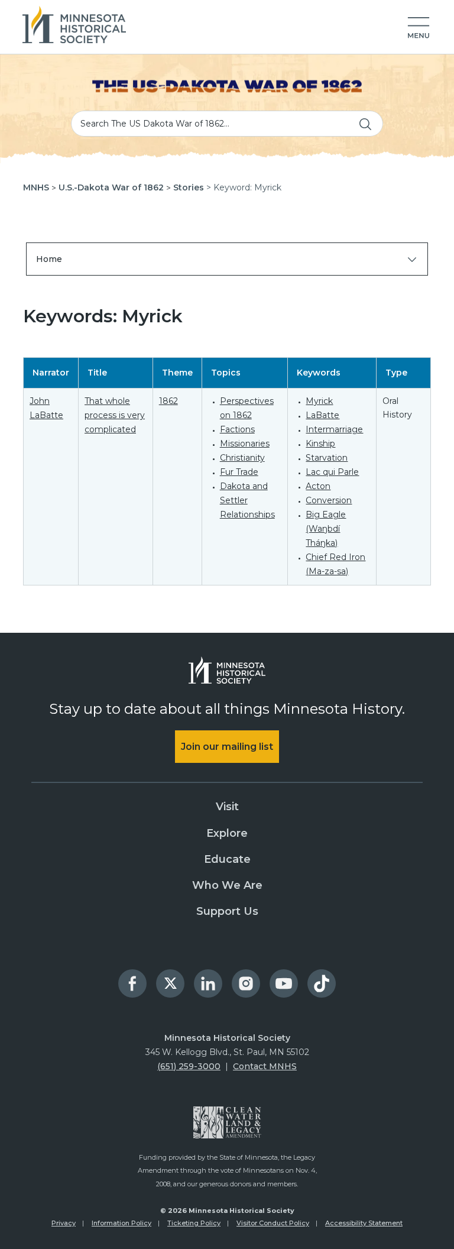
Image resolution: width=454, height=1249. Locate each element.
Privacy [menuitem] (63, 1223)
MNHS (36, 187)
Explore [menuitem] (227, 833)
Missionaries (245, 443)
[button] (419, 28)
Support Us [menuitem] (227, 911)
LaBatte (322, 415)
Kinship (320, 443)
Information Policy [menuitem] (121, 1223)
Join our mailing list (227, 746)
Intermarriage (334, 429)
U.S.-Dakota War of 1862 (111, 187)
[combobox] (227, 124)
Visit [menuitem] (227, 806)
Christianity (242, 457)
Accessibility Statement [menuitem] (364, 1223)
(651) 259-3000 (188, 1066)
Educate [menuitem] (227, 859)
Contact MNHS (265, 1066)
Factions (237, 429)
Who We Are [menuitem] (227, 885)
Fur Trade (239, 472)
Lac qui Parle (332, 472)
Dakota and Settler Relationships (247, 500)
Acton (318, 486)
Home (49, 259)
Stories (188, 187)
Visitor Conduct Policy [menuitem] (272, 1223)
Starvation (327, 457)
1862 (168, 401)
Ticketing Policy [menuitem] (193, 1223)
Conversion (329, 500)
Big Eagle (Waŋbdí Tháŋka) (326, 528)
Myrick (319, 401)
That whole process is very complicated (115, 415)
